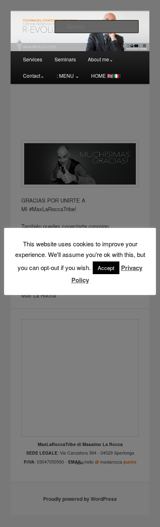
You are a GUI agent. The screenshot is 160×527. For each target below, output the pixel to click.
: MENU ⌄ (68, 75)
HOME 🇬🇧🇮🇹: (106, 75)
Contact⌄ (33, 75)
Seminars (65, 59)
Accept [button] (106, 268)
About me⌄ (100, 59)
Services (32, 59)
